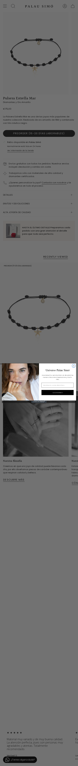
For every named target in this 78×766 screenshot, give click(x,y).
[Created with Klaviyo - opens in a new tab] (39, 401)
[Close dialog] (73, 366)
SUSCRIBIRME (57, 392)
